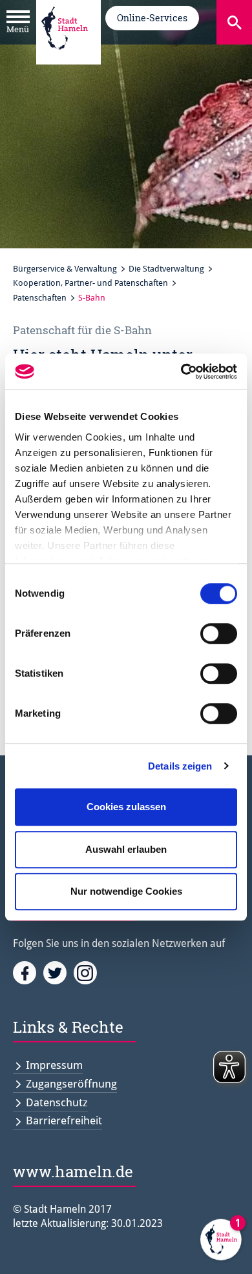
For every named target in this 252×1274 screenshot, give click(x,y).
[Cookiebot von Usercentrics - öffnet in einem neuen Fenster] (181, 371)
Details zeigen (180, 766)
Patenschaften (40, 298)
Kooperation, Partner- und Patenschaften (90, 283)
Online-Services (152, 18)
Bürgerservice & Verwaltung (65, 269)
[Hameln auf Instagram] (87, 972)
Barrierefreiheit (64, 1120)
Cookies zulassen (126, 806)
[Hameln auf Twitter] (58, 972)
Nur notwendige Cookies (126, 891)
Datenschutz (57, 1102)
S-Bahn (91, 298)
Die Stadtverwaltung (166, 269)
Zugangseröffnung (71, 1083)
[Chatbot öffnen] (221, 1243)
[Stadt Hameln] (64, 58)
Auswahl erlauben (126, 849)
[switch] (218, 633)
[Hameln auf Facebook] (28, 972)
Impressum (54, 1065)
